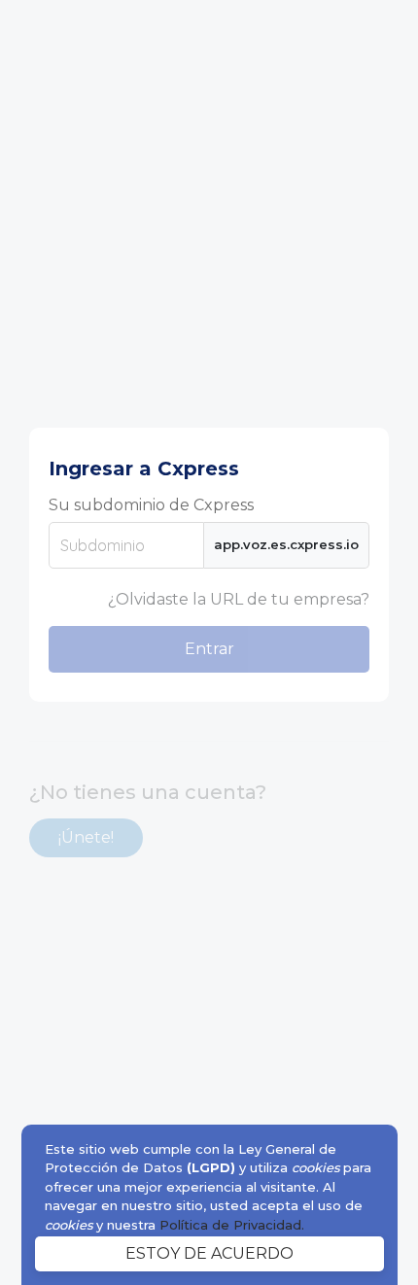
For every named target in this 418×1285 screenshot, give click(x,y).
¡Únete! (86, 837)
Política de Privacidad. (231, 1225)
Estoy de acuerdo (209, 1253)
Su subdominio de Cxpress (151, 505)
